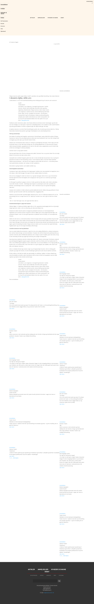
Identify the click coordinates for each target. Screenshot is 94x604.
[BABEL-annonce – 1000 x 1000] (72, 63)
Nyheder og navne (53, 17)
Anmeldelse (12, 300)
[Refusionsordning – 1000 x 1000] (72, 89)
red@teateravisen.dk (48, 592)
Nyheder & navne (4, 13)
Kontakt (2, 23)
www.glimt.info (25, 120)
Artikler (3, 8)
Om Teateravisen (4, 21)
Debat (2, 17)
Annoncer (3, 26)
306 (14, 458)
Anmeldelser (4, 4)
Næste (16, 458)
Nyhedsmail (3, 31)
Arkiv (2, 28)
